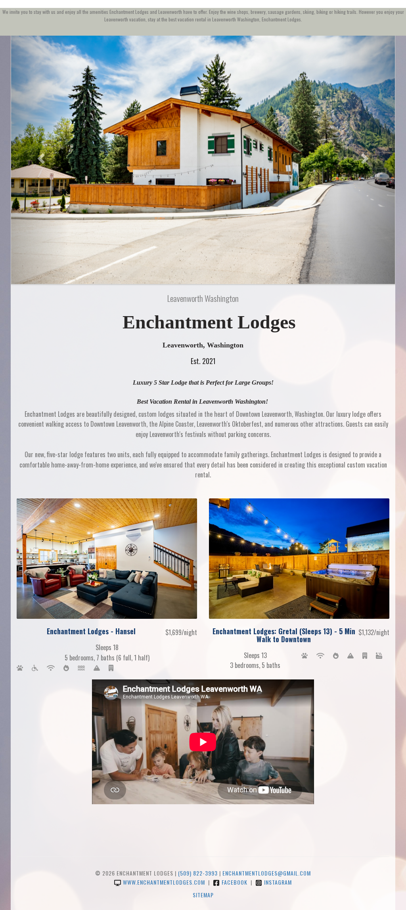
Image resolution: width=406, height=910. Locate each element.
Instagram (278, 882)
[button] (40, 156)
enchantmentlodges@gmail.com (266, 873)
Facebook (234, 882)
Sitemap (203, 895)
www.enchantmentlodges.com (164, 882)
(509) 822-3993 (198, 873)
